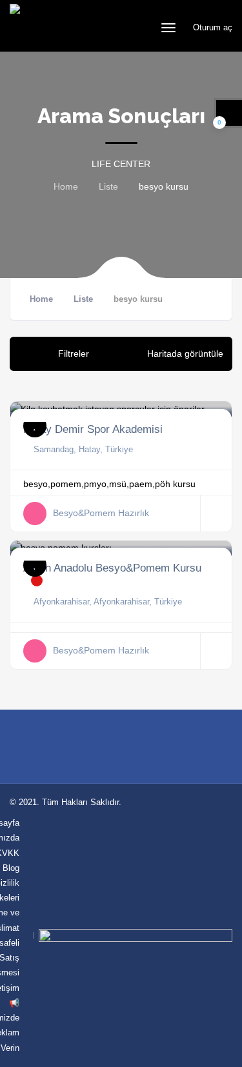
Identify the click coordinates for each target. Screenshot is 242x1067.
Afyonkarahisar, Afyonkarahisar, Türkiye (108, 601)
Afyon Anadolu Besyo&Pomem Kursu (112, 567)
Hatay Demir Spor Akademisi (93, 429)
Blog (11, 868)
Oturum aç (211, 27)
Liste (108, 186)
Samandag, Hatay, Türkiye (83, 449)
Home (66, 186)
